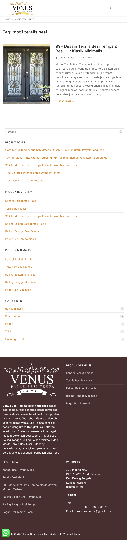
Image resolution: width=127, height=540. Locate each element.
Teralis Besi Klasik (16, 208)
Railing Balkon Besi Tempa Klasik (25, 223)
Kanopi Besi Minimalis (18, 259)
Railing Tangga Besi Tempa (22, 231)
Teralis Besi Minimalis (18, 267)
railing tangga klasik (31, 409)
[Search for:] (64, 131)
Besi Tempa (86, 58)
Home (7, 19)
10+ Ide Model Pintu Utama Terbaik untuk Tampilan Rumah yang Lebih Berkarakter (56, 157)
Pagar (9, 323)
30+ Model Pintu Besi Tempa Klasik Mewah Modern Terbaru (42, 165)
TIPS (8, 331)
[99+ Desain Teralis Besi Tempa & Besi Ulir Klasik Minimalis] (26, 74)
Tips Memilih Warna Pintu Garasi (25, 180)
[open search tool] (110, 8)
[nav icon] (119, 8)
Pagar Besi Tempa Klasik (20, 239)
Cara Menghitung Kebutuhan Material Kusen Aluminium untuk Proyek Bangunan (54, 150)
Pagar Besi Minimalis (18, 289)
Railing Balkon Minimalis (20, 274)
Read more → (66, 101)
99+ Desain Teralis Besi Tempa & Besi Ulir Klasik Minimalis (86, 48)
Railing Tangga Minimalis (20, 282)
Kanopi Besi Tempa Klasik (21, 200)
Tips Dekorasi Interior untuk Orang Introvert (32, 172)
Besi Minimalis (14, 308)
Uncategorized (14, 339)
